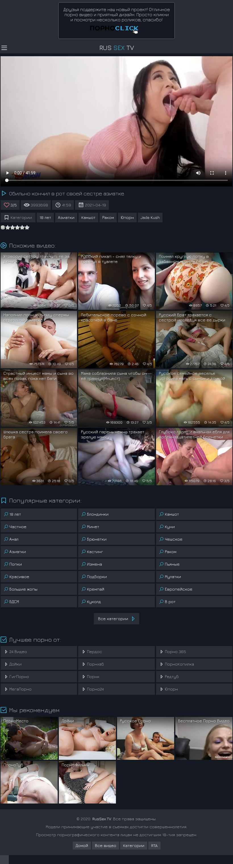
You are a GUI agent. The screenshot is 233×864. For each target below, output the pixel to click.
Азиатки (66, 217)
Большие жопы (23, 589)
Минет (93, 526)
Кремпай (95, 589)
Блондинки (98, 514)
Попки (15, 564)
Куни (170, 526)
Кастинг (95, 551)
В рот (170, 601)
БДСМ (14, 601)
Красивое (19, 576)
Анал (13, 539)
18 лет (45, 217)
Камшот (88, 217)
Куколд (94, 601)
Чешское (173, 539)
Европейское (178, 589)
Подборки (97, 576)
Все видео (105, 845)
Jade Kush (150, 217)
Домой (82, 845)
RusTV (116, 47)
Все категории (113, 618)
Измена (94, 564)
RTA (154, 845)
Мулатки (173, 576)
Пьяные (172, 564)
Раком (108, 217)
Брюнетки (97, 539)
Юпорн (127, 217)
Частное (17, 526)
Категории (133, 845)
